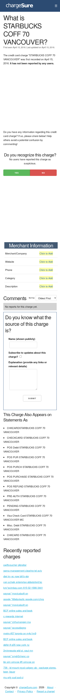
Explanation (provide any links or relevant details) (27, 364)
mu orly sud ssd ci (13, 677)
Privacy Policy (25, 691)
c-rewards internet (13, 616)
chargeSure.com (28, 687)
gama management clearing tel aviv (22, 570)
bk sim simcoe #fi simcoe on (19, 662)
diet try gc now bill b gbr (16, 576)
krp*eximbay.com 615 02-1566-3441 (23, 587)
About (50, 687)
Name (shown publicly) (21, 339)
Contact (9, 691)
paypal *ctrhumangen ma (17, 622)
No (43, 173)
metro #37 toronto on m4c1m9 (19, 633)
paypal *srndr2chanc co (16, 656)
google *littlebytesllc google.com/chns (23, 599)
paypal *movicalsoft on (15, 593)
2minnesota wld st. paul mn (18, 650)
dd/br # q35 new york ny (16, 644)
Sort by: (32, 298)
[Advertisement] (30, 99)
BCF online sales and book (17, 610)
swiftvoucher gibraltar (14, 565)
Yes (17, 173)
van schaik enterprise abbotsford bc (22, 582)
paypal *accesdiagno (14, 627)
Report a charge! (46, 691)
